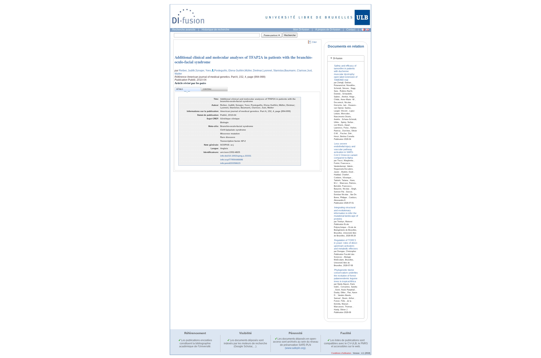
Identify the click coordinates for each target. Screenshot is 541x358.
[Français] (363, 29)
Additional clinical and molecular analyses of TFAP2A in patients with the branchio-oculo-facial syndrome (244, 59)
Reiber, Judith (187, 70)
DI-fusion (337, 58)
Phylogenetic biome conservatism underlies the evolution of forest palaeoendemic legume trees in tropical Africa (346, 276)
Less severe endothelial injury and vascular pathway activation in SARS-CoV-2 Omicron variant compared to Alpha (345, 150)
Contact (350, 29)
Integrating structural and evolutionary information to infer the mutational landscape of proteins (346, 213)
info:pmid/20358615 (230, 163)
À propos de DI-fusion (327, 29)
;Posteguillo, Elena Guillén (229, 70)
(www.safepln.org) (295, 348)
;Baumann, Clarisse (295, 70)
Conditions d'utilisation (341, 353)
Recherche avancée (183, 29)
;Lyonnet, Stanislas (273, 70)
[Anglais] (367, 29)
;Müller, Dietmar (253, 70)
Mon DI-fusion (301, 29)
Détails (179, 89)
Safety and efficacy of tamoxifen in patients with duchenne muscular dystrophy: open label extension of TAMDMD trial (345, 72)
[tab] (345, 58)
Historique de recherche (215, 29)
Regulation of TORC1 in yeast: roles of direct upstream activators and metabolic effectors (346, 244)
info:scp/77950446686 (231, 159)
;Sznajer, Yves (203, 70)
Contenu (207, 89)
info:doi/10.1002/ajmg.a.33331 (235, 156)
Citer (314, 42)
